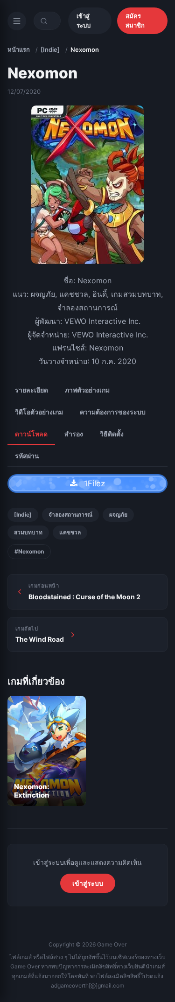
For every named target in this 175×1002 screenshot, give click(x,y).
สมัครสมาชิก (135, 20)
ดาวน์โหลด (31, 434)
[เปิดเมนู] (16, 21)
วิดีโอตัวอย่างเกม (39, 412)
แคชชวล (70, 532)
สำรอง (73, 434)
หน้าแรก (18, 49)
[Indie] (50, 49)
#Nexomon (29, 551)
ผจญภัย (118, 514)
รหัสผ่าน (27, 456)
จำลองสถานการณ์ (70, 514)
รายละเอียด (31, 390)
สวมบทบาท (28, 532)
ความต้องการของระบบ (113, 412)
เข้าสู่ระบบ (84, 20)
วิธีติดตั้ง (112, 434)
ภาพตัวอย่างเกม (87, 390)
